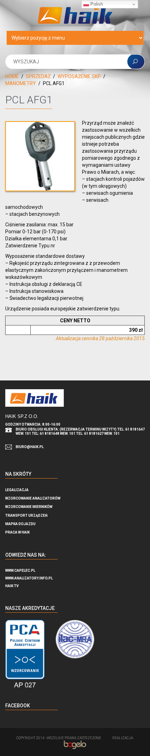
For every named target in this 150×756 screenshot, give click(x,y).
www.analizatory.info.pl (29, 578)
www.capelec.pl (20, 570)
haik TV (12, 586)
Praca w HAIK (17, 532)
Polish (96, 4)
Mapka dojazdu (20, 524)
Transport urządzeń (26, 515)
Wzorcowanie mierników (28, 507)
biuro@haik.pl (30, 447)
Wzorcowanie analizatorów (32, 498)
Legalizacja (17, 490)
